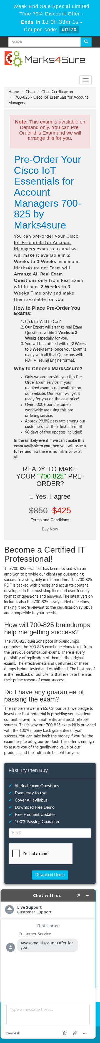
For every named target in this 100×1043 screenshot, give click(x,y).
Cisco (30, 92)
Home (13, 92)
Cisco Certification (57, 92)
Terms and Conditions (50, 519)
